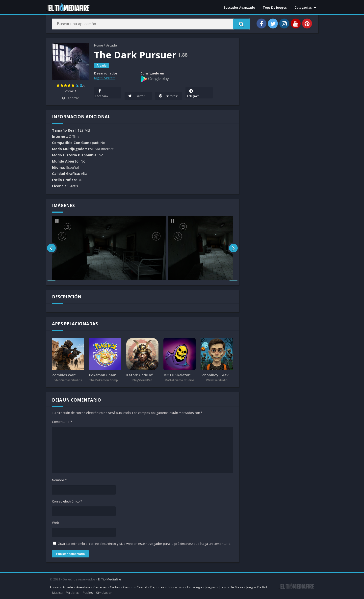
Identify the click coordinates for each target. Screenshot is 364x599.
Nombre (59, 480)
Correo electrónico (67, 501)
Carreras (100, 587)
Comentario (62, 421)
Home (98, 45)
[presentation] (51, 248)
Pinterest (171, 96)
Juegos (211, 587)
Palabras (72, 592)
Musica (57, 592)
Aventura (83, 587)
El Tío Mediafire (109, 579)
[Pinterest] (307, 23)
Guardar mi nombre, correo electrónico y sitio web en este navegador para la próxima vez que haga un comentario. (144, 543)
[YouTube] (296, 23)
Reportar (72, 98)
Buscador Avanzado (239, 7)
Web (55, 522)
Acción (54, 587)
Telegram (193, 96)
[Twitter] (273, 23)
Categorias (303, 7)
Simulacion (104, 592)
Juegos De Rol (256, 587)
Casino (128, 587)
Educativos (176, 587)
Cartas (115, 587)
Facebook (101, 96)
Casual (142, 587)
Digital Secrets (104, 77)
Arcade (111, 45)
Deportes (157, 587)
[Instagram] (284, 23)
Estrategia (194, 587)
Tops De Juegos (275, 7)
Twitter (139, 96)
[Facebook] (261, 23)
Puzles (88, 592)
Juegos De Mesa (231, 587)
